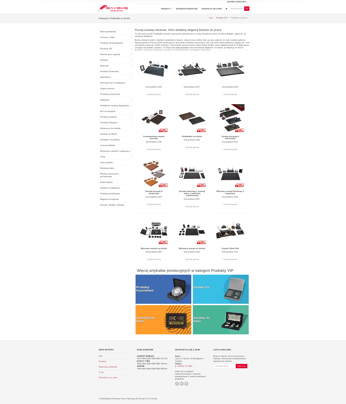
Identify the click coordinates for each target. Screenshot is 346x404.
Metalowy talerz (107, 168)
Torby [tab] (102, 157)
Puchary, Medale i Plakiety (112, 205)
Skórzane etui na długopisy (112, 83)
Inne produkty (106, 162)
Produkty (166, 9)
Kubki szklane (106, 182)
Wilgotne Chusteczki (109, 199)
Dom (211, 18)
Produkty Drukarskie (109, 71)
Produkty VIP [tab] (106, 49)
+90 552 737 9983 (184, 366)
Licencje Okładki (107, 145)
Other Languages (237, 2)
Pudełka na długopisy (110, 188)
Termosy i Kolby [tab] (107, 37)
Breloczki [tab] (104, 66)
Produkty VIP (221, 18)
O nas (101, 372)
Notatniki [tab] (104, 60)
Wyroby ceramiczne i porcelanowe (109, 175)
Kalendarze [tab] (105, 77)
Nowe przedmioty (108, 31)
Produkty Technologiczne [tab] (111, 43)
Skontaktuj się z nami (212, 9)
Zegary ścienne (107, 88)
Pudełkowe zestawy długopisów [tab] (114, 105)
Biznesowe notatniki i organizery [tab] (115, 151)
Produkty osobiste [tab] (108, 117)
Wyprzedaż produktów (186, 9)
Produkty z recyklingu (110, 140)
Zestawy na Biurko (108, 134)
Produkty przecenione (110, 94)
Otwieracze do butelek (110, 128)
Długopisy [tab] (104, 100)
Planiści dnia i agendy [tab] (110, 54)
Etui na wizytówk (107, 111)
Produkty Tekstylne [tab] (108, 122)
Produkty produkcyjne (110, 193)
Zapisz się (241, 366)
